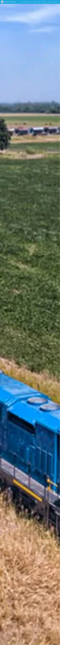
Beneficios (34, 1)
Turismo (38, 1)
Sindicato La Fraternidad (10, 1)
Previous (55, 641)
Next (57, 641)
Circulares (49, 1)
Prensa (30, 1)
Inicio (21, 1)
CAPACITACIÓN (43, 1)
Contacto (55, 1)
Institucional (25, 1)
